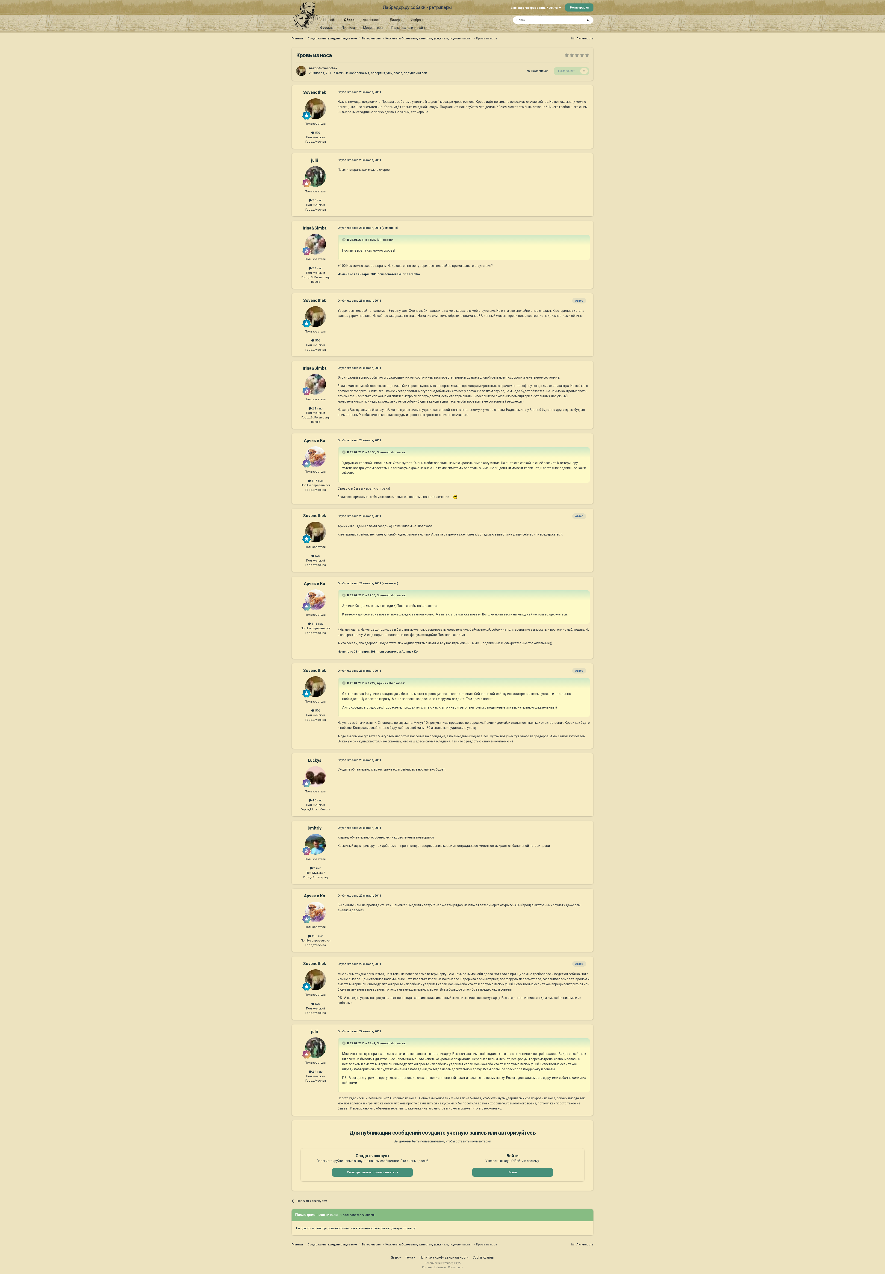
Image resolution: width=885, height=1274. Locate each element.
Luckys (314, 760)
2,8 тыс (317, 268)
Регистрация (579, 7)
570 (317, 132)
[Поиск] (588, 20)
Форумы (326, 27)
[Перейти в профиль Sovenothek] (301, 71)
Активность (372, 20)
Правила (348, 27)
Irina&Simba (315, 228)
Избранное (419, 20)
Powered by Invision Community (442, 1267)
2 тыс (317, 868)
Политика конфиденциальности (444, 1257)
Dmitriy (315, 828)
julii (314, 160)
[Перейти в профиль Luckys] (315, 776)
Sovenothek (328, 68)
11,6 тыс (317, 481)
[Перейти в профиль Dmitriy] (315, 844)
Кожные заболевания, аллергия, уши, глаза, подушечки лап (381, 73)
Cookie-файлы (483, 1257)
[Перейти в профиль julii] (315, 176)
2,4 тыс (317, 200)
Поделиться (539, 71)
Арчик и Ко (314, 440)
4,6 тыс (317, 800)
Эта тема (571, 20)
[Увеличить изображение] (455, 497)
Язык (395, 1257)
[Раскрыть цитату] (344, 239)
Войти (512, 1172)
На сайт (329, 20)
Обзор (349, 20)
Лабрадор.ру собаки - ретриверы (417, 7)
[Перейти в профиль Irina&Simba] (315, 244)
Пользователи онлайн (408, 27)
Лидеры (396, 20)
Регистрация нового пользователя (372, 1172)
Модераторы (373, 27)
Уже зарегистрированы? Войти (534, 7)
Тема (409, 1257)
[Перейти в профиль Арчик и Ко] (315, 456)
